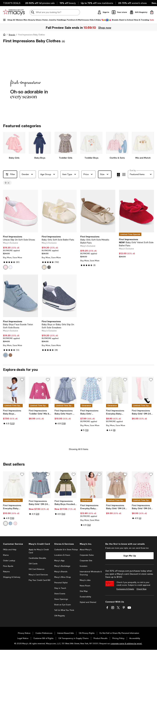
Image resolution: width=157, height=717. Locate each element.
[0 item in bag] (152, 12)
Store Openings (61, 599)
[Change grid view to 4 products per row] (118, 175)
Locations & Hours (62, 555)
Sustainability (85, 597)
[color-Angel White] (5, 523)
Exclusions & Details (125, 589)
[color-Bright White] (10, 267)
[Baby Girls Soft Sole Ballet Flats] (59, 211)
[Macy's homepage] (5, 35)
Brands (12, 35)
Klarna (6, 555)
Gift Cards (33, 564)
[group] (78, 77)
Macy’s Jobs (85, 580)
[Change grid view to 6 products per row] (123, 174)
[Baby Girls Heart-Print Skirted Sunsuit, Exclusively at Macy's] (66, 390)
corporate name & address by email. (126, 643)
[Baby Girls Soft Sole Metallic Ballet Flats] (97, 211)
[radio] (5, 267)
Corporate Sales (87, 555)
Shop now (105, 27)
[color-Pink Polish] (15, 523)
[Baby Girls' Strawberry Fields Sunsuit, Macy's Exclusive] (91, 390)
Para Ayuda (8, 566)
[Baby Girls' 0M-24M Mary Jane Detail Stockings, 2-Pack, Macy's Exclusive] (143, 390)
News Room (85, 586)
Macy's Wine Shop (62, 577)
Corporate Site (86, 561)
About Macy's (85, 550)
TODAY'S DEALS (11, 3)
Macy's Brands (60, 572)
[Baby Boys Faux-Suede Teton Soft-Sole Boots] (20, 296)
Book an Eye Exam (62, 605)
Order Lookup (9, 561)
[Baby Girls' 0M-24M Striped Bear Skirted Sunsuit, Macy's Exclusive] (117, 484)
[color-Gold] (44, 267)
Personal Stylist (60, 583)
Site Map (84, 591)
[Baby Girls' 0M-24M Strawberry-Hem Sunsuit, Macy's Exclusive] (40, 484)
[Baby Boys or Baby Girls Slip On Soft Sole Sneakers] (59, 296)
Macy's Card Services (38, 575)
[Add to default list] (22, 380)
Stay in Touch (60, 588)
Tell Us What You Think (64, 610)
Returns (6, 572)
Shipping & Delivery (11, 577)
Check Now (141, 589)
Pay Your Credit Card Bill (39, 580)
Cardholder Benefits (37, 558)
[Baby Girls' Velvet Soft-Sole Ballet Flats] (136, 211)
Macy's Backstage (62, 566)
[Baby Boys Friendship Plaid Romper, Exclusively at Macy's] (14, 390)
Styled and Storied (88, 602)
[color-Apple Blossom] (5, 267)
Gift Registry (59, 616)
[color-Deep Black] (49, 267)
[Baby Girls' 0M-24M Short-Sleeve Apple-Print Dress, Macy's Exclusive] (143, 484)
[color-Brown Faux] (10, 355)
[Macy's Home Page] (14, 12)
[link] (20, 252)
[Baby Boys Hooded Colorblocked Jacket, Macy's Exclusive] (66, 484)
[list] (78, 81)
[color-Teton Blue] (5, 355)
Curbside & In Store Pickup (66, 550)
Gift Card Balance (36, 569)
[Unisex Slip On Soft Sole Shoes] (20, 211)
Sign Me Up (129, 555)
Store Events (59, 594)
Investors (83, 566)
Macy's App (59, 561)
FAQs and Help (9, 550)
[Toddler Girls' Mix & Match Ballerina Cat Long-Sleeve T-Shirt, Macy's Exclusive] (40, 390)
